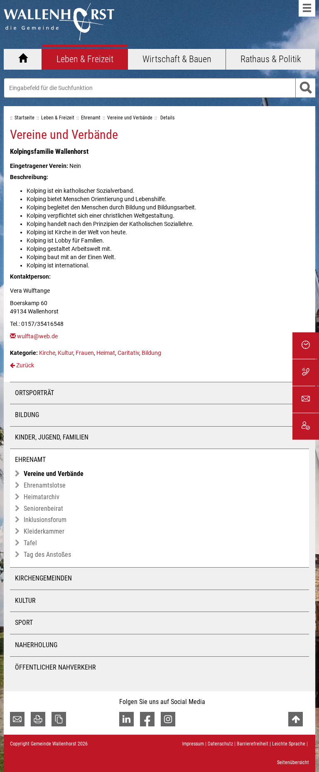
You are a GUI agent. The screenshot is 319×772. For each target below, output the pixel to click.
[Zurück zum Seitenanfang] (295, 719)
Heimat (105, 353)
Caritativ (128, 353)
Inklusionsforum (45, 520)
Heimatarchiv (41, 497)
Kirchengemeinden (43, 578)
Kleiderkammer (44, 531)
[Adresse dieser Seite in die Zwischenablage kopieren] (59, 719)
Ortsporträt (34, 393)
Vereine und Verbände (53, 474)
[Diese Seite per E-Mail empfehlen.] (17, 719)
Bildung (151, 353)
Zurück (24, 365)
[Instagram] (168, 719)
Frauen (85, 353)
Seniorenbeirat (43, 508)
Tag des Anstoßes (47, 554)
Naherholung (36, 645)
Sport (24, 622)
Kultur (65, 353)
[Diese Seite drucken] (38, 719)
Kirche (47, 353)
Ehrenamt (30, 460)
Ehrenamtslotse (45, 485)
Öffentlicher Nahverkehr (55, 667)
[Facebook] (147, 719)
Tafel (30, 543)
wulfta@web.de (37, 336)
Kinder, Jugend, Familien (51, 437)
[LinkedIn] (126, 719)
